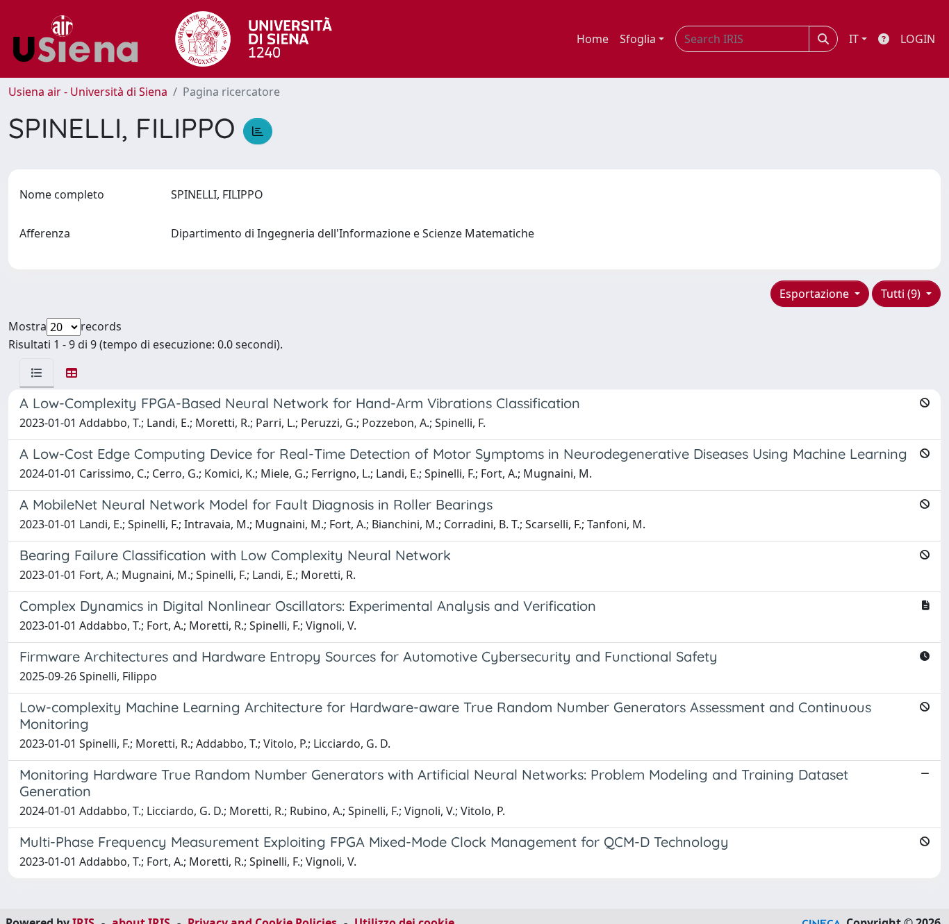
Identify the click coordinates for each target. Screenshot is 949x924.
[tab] (36, 372)
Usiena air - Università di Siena (87, 91)
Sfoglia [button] (638, 39)
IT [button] (854, 39)
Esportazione (815, 293)
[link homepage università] (253, 38)
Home (593, 39)
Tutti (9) (902, 293)
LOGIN (917, 39)
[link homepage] (80, 38)
